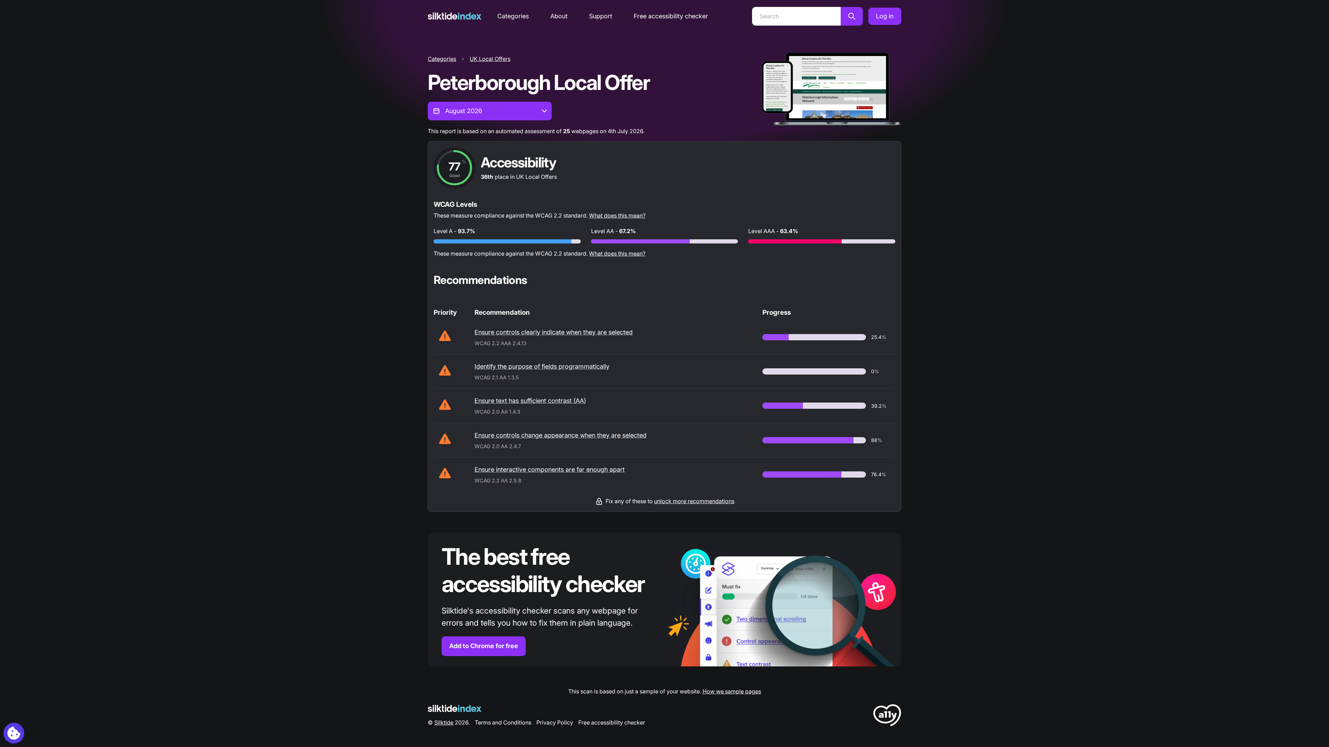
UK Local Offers (490, 58)
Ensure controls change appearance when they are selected (560, 435)
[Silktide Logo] (454, 708)
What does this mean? (617, 215)
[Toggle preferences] (13, 733)
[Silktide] (454, 16)
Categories (513, 16)
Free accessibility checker (671, 16)
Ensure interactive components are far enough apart (549, 469)
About (559, 16)
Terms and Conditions (503, 722)
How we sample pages (732, 691)
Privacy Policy (554, 722)
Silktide (443, 722)
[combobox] (490, 111)
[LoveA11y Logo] (887, 716)
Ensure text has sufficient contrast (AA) (530, 400)
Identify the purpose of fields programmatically (541, 366)
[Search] (852, 16)
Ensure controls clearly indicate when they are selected (553, 332)
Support (600, 16)
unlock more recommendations (694, 501)
